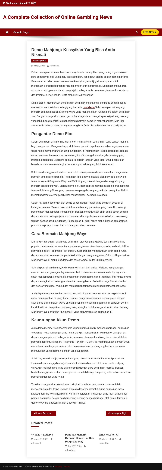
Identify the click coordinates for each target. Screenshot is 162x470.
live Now (149, 32)
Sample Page (21, 32)
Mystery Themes (62, 466)
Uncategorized (39, 60)
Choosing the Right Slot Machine (119, 413)
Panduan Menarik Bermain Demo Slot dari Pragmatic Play (79, 438)
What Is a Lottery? (42, 434)
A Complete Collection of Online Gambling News (57, 17)
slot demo (89, 107)
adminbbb (54, 66)
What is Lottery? (108, 434)
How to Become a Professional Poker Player (45, 413)
